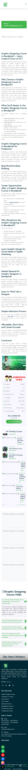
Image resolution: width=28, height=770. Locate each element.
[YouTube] (3, 755)
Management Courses (7, 706)
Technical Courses (6, 704)
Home (6, 23)
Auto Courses (5, 699)
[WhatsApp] (3, 751)
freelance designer (13, 202)
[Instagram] (3, 763)
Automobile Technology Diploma (16, 451)
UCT (15, 347)
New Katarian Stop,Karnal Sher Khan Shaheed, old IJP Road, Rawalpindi (13, 735)
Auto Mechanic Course (15, 443)
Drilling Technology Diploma (22, 471)
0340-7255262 (5, 724)
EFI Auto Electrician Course (20, 435)
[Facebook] (3, 759)
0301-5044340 (14, 722)
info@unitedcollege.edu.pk (7, 729)
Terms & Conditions (17, 769)
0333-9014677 (5, 720)
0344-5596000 (14, 720)
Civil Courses (5, 701)
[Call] (3, 747)
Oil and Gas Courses (7, 708)
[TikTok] (3, 767)
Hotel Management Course (22, 503)
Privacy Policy (7, 769)
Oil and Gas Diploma (19, 482)
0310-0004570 (5, 722)
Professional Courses (7, 711)
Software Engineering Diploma (23, 491)
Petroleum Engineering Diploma (24, 459)
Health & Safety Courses (8, 694)
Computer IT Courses (7, 697)
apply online (11, 316)
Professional (12, 441)
